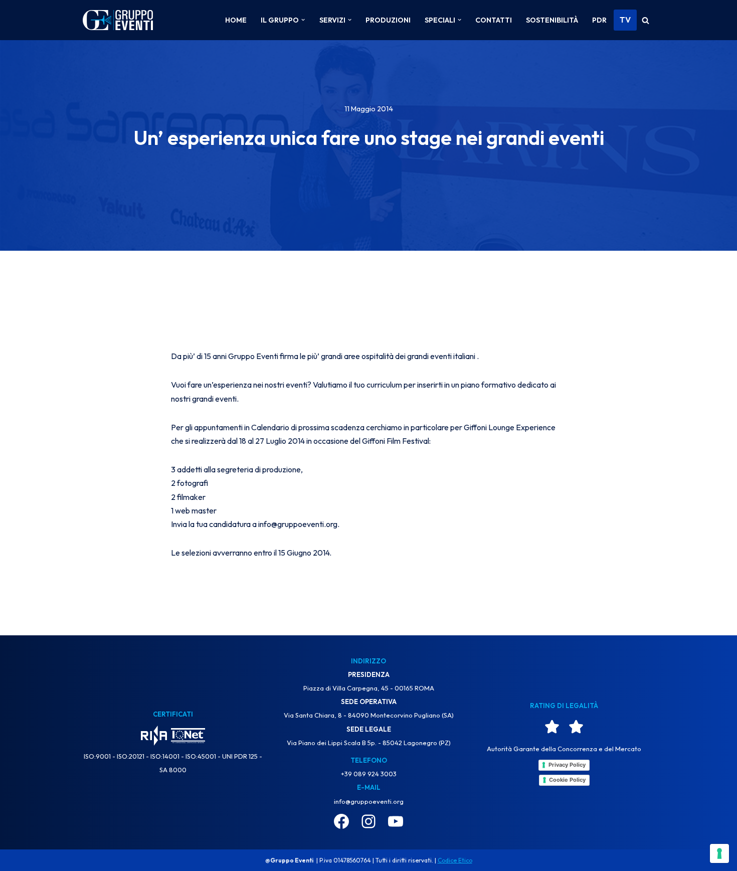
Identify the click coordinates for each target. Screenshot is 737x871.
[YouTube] (396, 821)
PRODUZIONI (388, 20)
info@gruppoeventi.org (369, 801)
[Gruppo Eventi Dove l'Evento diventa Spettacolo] (118, 20)
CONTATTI (493, 20)
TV (625, 20)
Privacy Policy (567, 764)
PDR (599, 20)
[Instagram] (368, 821)
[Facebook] (341, 821)
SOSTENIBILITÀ (552, 20)
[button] (303, 20)
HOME (236, 20)
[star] (552, 727)
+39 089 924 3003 (369, 774)
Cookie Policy (567, 779)
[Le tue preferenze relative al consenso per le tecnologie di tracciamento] (719, 853)
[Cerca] (645, 20)
